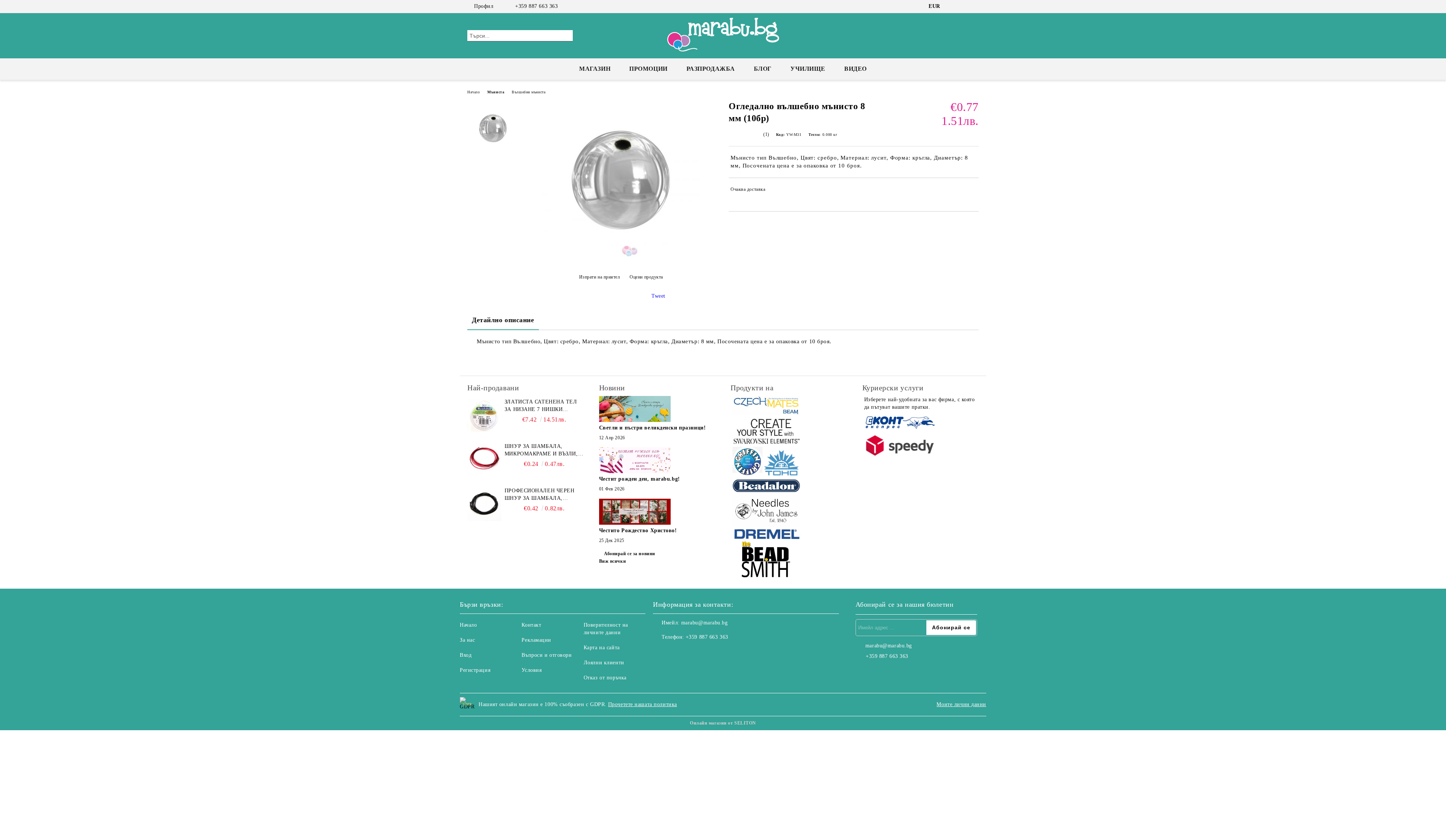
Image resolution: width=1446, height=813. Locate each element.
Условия (531, 670)
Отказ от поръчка (605, 678)
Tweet (658, 296)
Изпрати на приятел (599, 277)
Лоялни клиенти (604, 662)
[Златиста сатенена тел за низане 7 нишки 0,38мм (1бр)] (484, 415)
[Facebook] (952, 6)
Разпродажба (710, 68)
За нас (467, 640)
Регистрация (475, 670)
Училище (807, 68)
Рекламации (536, 640)
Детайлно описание (503, 320)
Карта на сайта (602, 647)
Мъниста (495, 92)
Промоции (648, 68)
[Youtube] (692, 652)
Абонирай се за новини (629, 553)
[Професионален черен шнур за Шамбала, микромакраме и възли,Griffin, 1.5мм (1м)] (484, 504)
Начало (473, 92)
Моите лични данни (961, 704)
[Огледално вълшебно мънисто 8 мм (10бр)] (621, 258)
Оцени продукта (646, 277)
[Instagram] (963, 6)
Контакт (531, 625)
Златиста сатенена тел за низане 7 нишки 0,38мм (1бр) (541, 406)
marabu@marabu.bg (704, 623)
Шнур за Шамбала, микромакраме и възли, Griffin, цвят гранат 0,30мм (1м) (541, 450)
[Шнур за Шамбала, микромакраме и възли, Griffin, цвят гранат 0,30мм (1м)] (484, 460)
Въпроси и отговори (547, 655)
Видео (855, 68)
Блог (763, 68)
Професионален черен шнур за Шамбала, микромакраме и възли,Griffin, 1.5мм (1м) (542, 495)
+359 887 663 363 (536, 6)
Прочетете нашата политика (642, 704)
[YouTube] (974, 6)
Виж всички (612, 561)
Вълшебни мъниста (528, 92)
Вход (465, 655)
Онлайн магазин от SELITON (723, 723)
